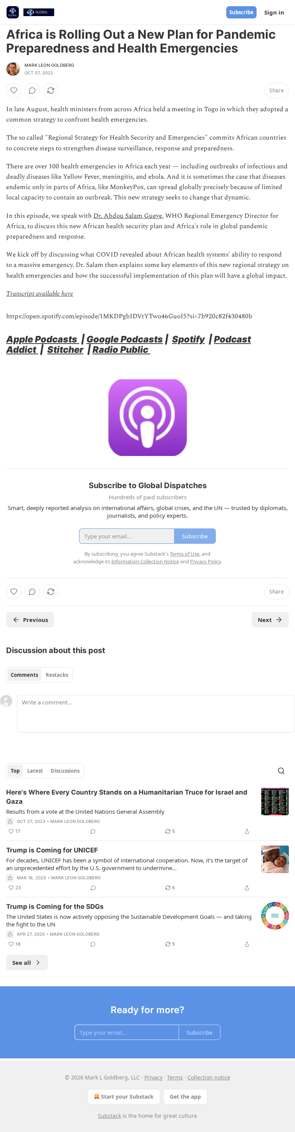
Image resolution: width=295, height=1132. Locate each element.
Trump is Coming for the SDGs (55, 906)
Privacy (153, 1077)
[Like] (14, 90)
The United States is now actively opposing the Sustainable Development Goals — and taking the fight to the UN (129, 920)
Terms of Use (184, 553)
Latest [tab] (35, 770)
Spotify (188, 339)
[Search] (281, 770)
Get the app (185, 1096)
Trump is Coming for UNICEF (52, 850)
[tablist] (39, 675)
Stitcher (65, 349)
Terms (175, 1077)
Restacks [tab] (57, 674)
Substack (109, 1115)
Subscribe (241, 12)
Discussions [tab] (65, 770)
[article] (147, 812)
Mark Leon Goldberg (50, 65)
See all (21, 962)
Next (265, 620)
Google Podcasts (124, 339)
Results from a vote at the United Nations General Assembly (85, 811)
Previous (35, 620)
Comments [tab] (24, 674)
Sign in (274, 12)
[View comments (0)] (32, 90)
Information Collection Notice (145, 561)
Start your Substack (127, 1096)
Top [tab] (15, 770)
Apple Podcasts (42, 339)
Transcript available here (39, 294)
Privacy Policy (205, 561)
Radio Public (121, 349)
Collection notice (208, 1077)
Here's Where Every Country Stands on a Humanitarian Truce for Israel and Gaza (126, 796)
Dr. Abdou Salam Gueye (127, 216)
